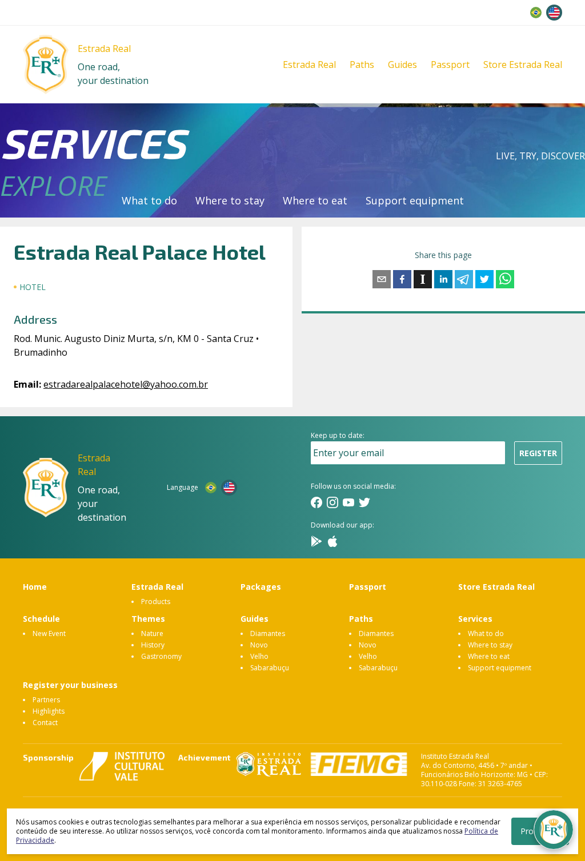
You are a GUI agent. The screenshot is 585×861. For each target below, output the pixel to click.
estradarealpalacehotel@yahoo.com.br (125, 384)
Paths (362, 64)
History (153, 645)
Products (155, 601)
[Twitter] (364, 502)
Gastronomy (161, 656)
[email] (381, 279)
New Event (49, 633)
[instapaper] (423, 279)
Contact (45, 722)
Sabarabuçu (269, 668)
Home (35, 586)
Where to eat (315, 200)
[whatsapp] (505, 279)
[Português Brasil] (536, 13)
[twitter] (484, 279)
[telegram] (464, 279)
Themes (148, 618)
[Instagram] (332, 502)
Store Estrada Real (522, 64)
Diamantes (267, 633)
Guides (402, 64)
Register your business (70, 684)
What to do (149, 200)
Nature (152, 633)
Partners (46, 700)
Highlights (49, 711)
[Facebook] (316, 502)
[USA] (554, 13)
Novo (259, 645)
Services (475, 618)
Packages (261, 586)
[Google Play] (316, 541)
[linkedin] (443, 279)
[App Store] (332, 541)
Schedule (41, 618)
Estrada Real (309, 64)
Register (538, 453)
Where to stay (230, 200)
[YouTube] (348, 502)
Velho (259, 656)
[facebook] (402, 279)
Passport (450, 64)
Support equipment (415, 200)
